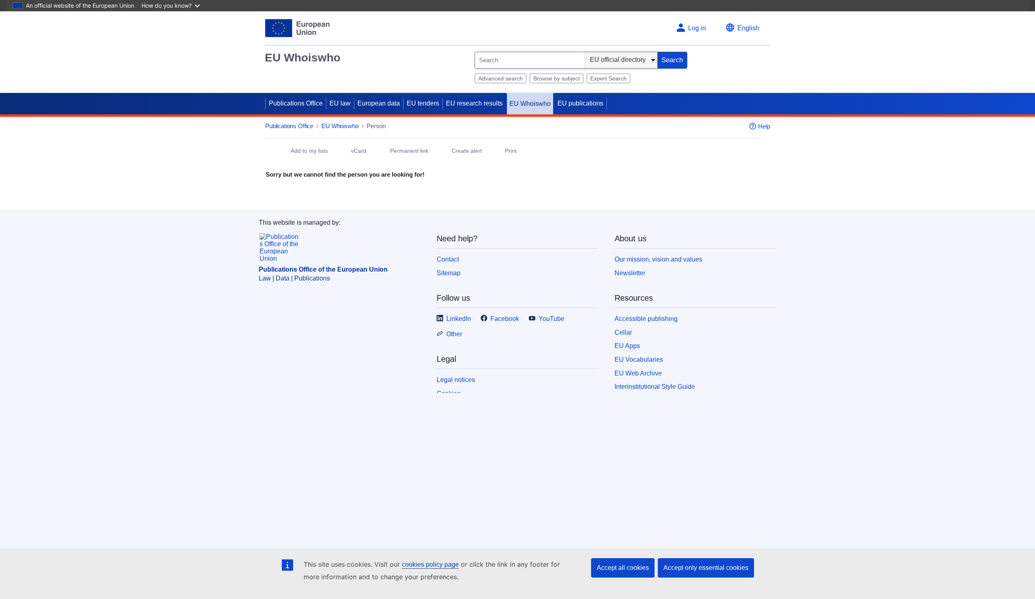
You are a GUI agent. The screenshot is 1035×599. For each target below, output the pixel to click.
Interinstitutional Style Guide (655, 386)
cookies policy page (430, 564)
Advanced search (500, 78)
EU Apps (627, 345)
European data (378, 103)
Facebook (504, 318)
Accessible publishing (646, 318)
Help (764, 126)
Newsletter (630, 273)
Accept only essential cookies (705, 567)
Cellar (623, 332)
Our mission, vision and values (658, 259)
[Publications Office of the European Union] (297, 28)
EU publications (580, 103)
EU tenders (423, 103)
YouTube (551, 318)
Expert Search (608, 78)
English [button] (748, 28)
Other (454, 334)
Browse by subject (556, 78)
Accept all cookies (623, 567)
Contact (448, 259)
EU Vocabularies (639, 359)
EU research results (474, 103)
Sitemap (448, 273)
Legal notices (456, 379)
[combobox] (530, 60)
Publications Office (296, 103)
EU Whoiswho (302, 57)
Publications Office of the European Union (323, 269)
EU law (340, 103)
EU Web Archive (638, 373)
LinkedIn (458, 318)
